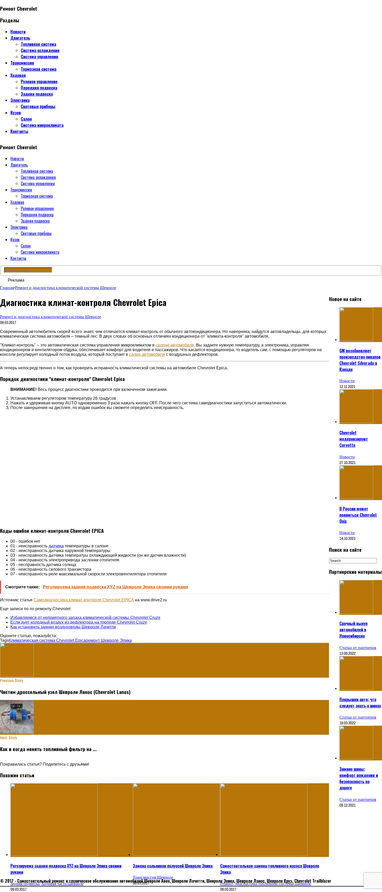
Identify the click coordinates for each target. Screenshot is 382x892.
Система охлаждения (40, 50)
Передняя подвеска (39, 88)
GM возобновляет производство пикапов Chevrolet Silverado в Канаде (359, 360)
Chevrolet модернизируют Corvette (353, 439)
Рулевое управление (39, 81)
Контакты (19, 131)
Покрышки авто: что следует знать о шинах (360, 702)
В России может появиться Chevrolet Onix (358, 515)
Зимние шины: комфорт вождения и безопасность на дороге (358, 778)
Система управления (39, 56)
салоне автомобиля (175, 345)
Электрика (20, 100)
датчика (56, 546)
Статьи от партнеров (357, 647)
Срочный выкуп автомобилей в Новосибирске (353, 629)
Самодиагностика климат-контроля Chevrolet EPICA (84, 600)
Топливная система (38, 44)
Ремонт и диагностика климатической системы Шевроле (50, 316)
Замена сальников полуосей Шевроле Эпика (173, 866)
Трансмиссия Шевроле (153, 877)
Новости (17, 32)
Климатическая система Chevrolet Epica (47, 640)
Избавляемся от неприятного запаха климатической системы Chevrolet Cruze (85, 617)
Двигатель (20, 38)
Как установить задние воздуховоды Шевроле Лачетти (63, 627)
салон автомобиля (147, 354)
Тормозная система (38, 69)
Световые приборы (38, 106)
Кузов (15, 113)
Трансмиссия (22, 63)
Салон (26, 119)
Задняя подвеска (37, 94)
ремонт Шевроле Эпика (109, 640)
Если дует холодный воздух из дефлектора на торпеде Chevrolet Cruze (78, 622)
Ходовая (18, 75)
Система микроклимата (42, 125)
